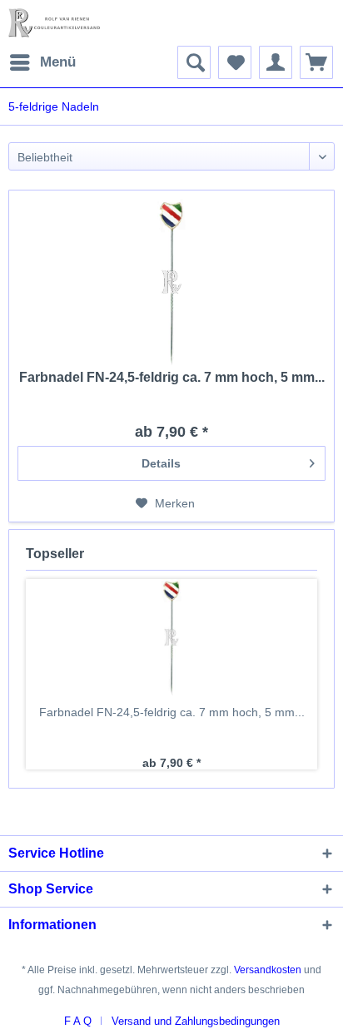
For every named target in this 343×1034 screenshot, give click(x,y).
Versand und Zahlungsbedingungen (196, 1021)
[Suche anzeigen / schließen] (194, 62)
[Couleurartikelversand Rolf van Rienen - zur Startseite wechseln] (54, 22)
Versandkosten (267, 970)
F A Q (78, 1021)
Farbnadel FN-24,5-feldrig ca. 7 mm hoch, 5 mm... (172, 377)
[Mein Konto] (275, 62)
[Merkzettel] (234, 62)
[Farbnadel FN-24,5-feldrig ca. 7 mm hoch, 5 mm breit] (171, 282)
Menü (58, 62)
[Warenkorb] (316, 62)
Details (161, 463)
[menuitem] (42, 62)
